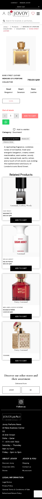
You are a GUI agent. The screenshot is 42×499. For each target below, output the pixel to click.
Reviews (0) (25, 139)
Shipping (25, 463)
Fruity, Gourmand (21, 302)
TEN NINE (6, 355)
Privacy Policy (7, 486)
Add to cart (30, 116)
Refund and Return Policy (12, 493)
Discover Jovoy (8, 463)
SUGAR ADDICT (8, 259)
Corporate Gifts (8, 467)
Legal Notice (7, 482)
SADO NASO (7, 211)
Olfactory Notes (8, 142)
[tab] (11, 139)
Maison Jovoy (25, 3)
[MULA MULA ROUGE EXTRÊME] (21, 287)
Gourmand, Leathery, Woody (21, 205)
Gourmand (17, 132)
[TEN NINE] (21, 335)
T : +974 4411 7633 (10, 441)
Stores (4, 470)
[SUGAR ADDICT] (21, 239)
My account (27, 470)
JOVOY (11, 390)
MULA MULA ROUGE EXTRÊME (13, 307)
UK (31, 390)
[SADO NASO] (21, 190)
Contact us (26, 467)
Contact (14, 3)
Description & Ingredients (11, 139)
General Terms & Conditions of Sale (16, 489)
